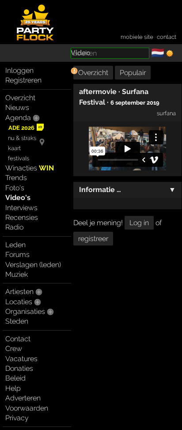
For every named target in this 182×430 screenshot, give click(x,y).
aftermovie (98, 91)
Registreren (23, 80)
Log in (139, 223)
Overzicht (20, 98)
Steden (16, 321)
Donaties (19, 368)
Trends (16, 178)
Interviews (21, 208)
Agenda (18, 117)
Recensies (21, 217)
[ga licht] (169, 53)
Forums (17, 254)
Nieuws (17, 107)
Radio (14, 227)
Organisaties (25, 311)
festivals (18, 158)
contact (166, 37)
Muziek (16, 274)
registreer (93, 238)
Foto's (14, 188)
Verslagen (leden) (33, 264)
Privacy (17, 418)
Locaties (18, 302)
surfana (166, 113)
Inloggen (19, 70)
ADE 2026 (21, 127)
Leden (15, 245)
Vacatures (21, 359)
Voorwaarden (26, 408)
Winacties (29, 168)
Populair (133, 72)
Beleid (15, 378)
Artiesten (19, 291)
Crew (13, 348)
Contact (17, 339)
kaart (14, 148)
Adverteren (23, 398)
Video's (17, 197)
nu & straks (22, 138)
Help (13, 388)
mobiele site (137, 37)
